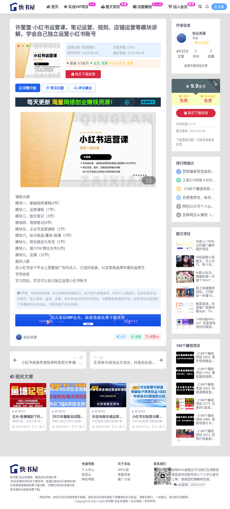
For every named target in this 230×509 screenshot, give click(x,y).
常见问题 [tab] (57, 88)
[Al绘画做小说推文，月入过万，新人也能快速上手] (185, 261)
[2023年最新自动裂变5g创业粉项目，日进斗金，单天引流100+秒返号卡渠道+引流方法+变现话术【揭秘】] (68, 395)
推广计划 (124, 479)
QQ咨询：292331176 (191, 484)
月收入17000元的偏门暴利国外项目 (205, 245)
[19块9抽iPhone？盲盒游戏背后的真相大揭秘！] (185, 323)
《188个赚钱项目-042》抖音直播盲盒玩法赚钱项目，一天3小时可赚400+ (205, 393)
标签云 (86, 474)
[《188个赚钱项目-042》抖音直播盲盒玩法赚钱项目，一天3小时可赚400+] (185, 388)
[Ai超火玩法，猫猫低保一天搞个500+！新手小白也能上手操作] (185, 277)
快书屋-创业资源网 (116, 501)
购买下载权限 (85, 74)
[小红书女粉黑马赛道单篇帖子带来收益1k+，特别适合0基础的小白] (148, 395)
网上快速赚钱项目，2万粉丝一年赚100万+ (205, 293)
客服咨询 (124, 474)
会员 (185, 96)
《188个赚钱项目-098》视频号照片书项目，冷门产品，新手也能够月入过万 (205, 424)
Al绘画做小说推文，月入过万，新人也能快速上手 (205, 262)
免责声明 (149, 501)
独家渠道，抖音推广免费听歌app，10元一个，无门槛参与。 (205, 311)
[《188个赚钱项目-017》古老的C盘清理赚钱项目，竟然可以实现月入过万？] (185, 404)
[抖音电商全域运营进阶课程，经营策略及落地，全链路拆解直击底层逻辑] (108, 395)
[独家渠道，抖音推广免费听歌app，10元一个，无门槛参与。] (185, 308)
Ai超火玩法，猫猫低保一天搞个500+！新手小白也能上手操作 (206, 280)
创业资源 (30, 337)
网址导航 (88, 479)
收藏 (138, 336)
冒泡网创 (88, 47)
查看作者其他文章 (196, 65)
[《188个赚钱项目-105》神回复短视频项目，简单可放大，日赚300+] (185, 373)
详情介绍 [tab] (29, 88)
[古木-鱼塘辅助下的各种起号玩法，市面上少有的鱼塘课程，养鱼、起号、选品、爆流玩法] (28, 395)
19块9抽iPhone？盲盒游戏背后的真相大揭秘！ (205, 324)
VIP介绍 (123, 470)
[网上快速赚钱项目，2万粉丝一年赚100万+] (185, 292)
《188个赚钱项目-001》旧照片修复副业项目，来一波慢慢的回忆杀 (205, 438)
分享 (123, 336)
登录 (221, 7)
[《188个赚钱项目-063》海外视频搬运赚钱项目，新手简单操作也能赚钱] (185, 358)
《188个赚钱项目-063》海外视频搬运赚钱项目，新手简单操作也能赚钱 (205, 362)
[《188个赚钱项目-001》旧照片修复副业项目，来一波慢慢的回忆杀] (185, 435)
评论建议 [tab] (85, 88)
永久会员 (210, 96)
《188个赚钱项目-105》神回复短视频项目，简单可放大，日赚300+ (206, 376)
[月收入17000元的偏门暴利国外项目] (185, 245)
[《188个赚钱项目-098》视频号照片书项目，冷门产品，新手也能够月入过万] (185, 420)
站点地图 (136, 501)
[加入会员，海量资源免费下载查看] (88, 321)
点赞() (154, 336)
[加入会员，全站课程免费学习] (88, 102)
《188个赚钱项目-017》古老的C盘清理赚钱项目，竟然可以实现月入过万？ (205, 409)
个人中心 (88, 470)
